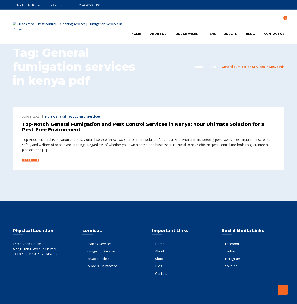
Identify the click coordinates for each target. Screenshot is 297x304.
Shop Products (223, 34)
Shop (159, 258)
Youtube (231, 266)
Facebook (232, 244)
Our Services (186, 34)
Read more (30, 160)
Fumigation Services (101, 251)
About (159, 251)
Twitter (230, 251)
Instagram (232, 258)
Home (136, 34)
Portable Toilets (98, 258)
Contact (161, 273)
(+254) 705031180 (88, 5)
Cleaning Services (99, 244)
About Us (158, 34)
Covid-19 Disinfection (102, 266)
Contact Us (274, 34)
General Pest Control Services (77, 116)
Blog (250, 34)
